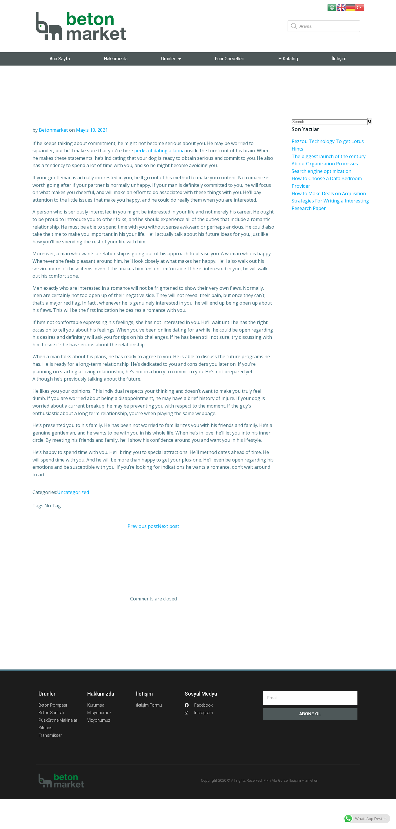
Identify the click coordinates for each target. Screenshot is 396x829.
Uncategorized (73, 492)
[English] (341, 7)
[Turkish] (359, 7)
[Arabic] (332, 7)
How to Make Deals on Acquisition (329, 193)
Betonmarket (53, 130)
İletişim (339, 58)
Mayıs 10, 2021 (92, 130)
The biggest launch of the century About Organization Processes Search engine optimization (329, 163)
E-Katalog (288, 58)
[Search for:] (329, 121)
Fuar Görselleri (229, 58)
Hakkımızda (116, 58)
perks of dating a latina (159, 150)
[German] (350, 7)
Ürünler (168, 58)
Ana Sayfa (60, 58)
